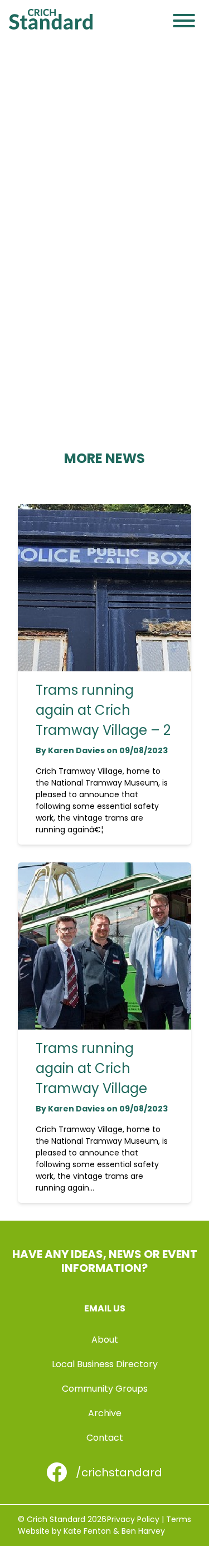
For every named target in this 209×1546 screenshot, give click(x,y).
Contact (104, 1437)
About (104, 1339)
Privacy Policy (133, 1519)
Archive (104, 1413)
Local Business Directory (105, 1364)
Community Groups (105, 1388)
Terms (178, 1519)
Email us (104, 1308)
